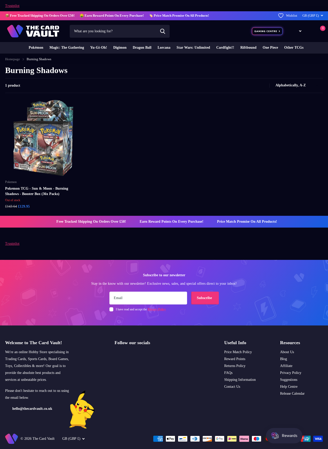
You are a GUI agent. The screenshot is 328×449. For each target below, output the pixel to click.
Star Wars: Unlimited (193, 47)
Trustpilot (12, 6)
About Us (287, 352)
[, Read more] (296, 31)
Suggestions (288, 380)
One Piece (270, 47)
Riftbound (248, 47)
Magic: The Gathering (66, 47)
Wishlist (291, 15)
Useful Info (235, 342)
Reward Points (234, 359)
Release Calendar (292, 393)
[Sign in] (310, 31)
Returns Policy (234, 366)
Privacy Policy (290, 373)
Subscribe (205, 298)
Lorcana (164, 47)
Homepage (12, 59)
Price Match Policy (238, 352)
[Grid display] (258, 85)
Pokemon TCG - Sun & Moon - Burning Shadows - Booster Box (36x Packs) (36, 191)
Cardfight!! (225, 47)
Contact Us (232, 387)
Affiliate (286, 366)
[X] (127, 355)
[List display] (263, 85)
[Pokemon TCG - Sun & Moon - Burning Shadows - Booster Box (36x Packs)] (43, 138)
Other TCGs (293, 47)
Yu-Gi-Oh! (98, 47)
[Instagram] (116, 355)
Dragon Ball (142, 47)
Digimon (120, 47)
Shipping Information (240, 380)
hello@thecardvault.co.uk (32, 409)
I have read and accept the (141, 309)
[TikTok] (138, 355)
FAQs (228, 373)
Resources (290, 342)
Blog (283, 359)
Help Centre (289, 387)
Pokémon (36, 47)
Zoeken (163, 31)
